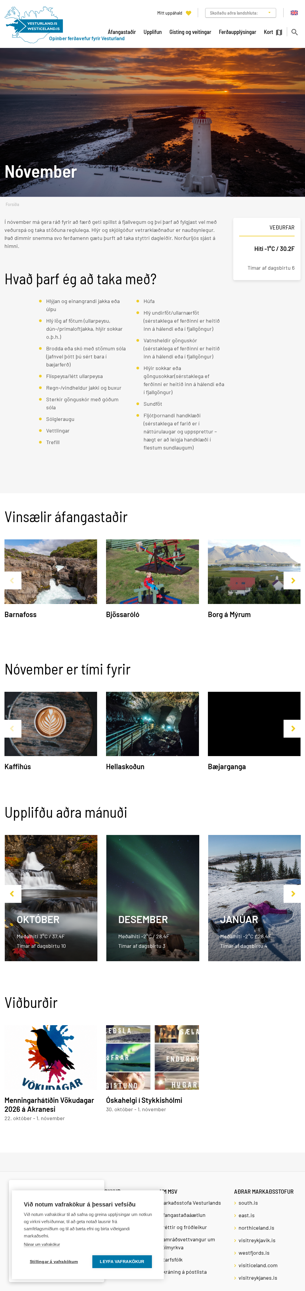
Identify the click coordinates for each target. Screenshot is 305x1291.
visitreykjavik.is (257, 1240)
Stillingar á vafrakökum (54, 1261)
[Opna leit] (294, 32)
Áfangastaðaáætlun (183, 1215)
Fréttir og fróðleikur (183, 1227)
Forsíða (12, 204)
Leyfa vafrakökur (122, 1261)
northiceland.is (256, 1227)
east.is (247, 1215)
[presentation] (11, 580)
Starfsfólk (171, 1259)
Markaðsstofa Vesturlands (190, 1202)
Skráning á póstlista (183, 1271)
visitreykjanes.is (258, 1277)
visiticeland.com (258, 1265)
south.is (248, 1202)
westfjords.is (254, 1252)
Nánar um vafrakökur (42, 1244)
